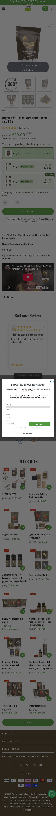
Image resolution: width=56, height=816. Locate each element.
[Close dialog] (52, 381)
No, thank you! (28, 433)
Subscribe (39, 424)
